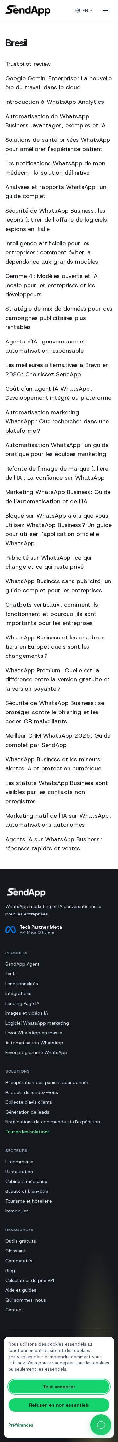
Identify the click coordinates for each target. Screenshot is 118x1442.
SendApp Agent (22, 964)
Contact (14, 1310)
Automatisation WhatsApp (34, 1042)
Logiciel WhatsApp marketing (37, 1023)
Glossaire (15, 1251)
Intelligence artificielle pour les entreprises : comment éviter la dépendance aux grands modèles (51, 252)
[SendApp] (27, 10)
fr (85, 10)
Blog (10, 1270)
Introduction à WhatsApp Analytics (54, 102)
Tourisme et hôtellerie (28, 1201)
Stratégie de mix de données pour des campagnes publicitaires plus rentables (58, 318)
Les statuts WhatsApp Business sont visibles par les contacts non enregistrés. (56, 792)
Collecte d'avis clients (28, 1102)
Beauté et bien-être (26, 1191)
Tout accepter (59, 1387)
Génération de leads (27, 1112)
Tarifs (11, 974)
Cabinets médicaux (26, 1181)
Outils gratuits (20, 1241)
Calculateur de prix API (29, 1280)
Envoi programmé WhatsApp (36, 1052)
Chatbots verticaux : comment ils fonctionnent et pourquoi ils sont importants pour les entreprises (51, 614)
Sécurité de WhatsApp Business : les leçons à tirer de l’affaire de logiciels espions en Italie (56, 220)
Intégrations (18, 993)
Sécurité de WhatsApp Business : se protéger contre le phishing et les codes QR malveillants (54, 712)
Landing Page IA (22, 1003)
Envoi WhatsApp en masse (33, 1033)
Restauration (19, 1171)
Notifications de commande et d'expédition (52, 1122)
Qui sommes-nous (25, 1300)
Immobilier (16, 1211)
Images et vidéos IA (26, 1013)
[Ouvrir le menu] (105, 10)
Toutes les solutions (27, 1132)
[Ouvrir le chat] (100, 1424)
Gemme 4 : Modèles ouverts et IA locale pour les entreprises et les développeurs (51, 285)
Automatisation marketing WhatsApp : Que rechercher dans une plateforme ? (57, 421)
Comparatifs (18, 1261)
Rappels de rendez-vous (31, 1092)
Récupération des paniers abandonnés (47, 1082)
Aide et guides (20, 1290)
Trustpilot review (28, 64)
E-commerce (19, 1162)
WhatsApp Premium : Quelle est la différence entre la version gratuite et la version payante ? (57, 679)
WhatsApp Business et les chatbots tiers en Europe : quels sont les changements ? (55, 647)
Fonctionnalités (21, 984)
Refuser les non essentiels (59, 1405)
